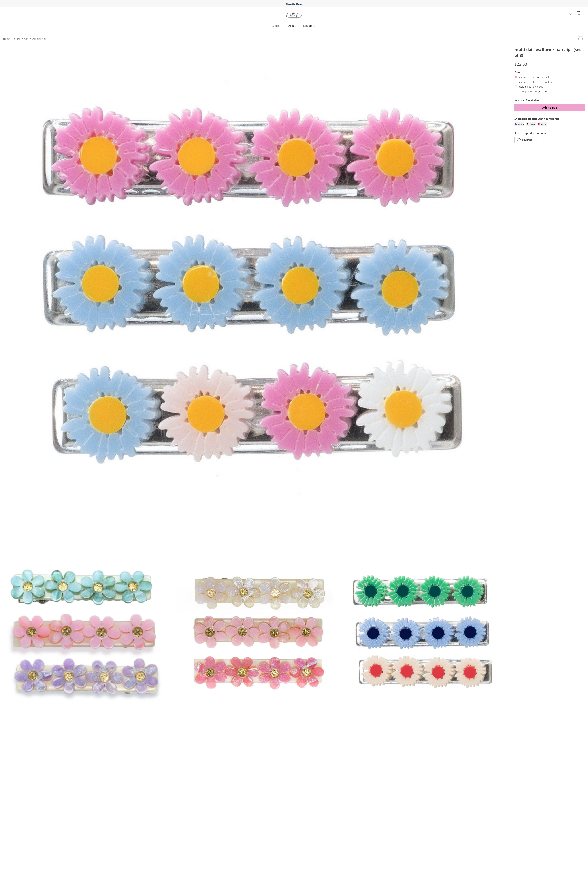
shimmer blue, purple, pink (534, 77)
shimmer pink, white (536, 82)
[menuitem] (578, 39)
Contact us (309, 25)
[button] (294, 16)
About (292, 25)
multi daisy (530, 86)
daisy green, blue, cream (532, 91)
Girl (26, 38)
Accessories (39, 38)
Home (6, 38)
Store (275, 25)
